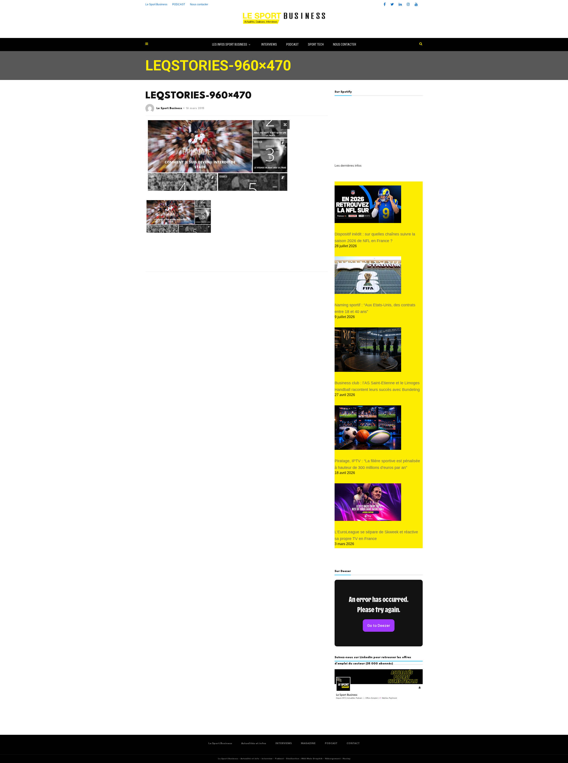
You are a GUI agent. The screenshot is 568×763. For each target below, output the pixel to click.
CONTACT (353, 743)
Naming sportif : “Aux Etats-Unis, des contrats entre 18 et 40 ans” (375, 308)
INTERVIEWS (269, 44)
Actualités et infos (253, 743)
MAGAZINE (308, 743)
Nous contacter (199, 4)
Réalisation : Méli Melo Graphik (304, 759)
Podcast (279, 759)
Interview (267, 759)
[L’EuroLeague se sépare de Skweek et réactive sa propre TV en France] (368, 502)
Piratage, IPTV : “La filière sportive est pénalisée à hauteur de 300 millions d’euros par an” (377, 464)
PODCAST (292, 44)
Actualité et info (250, 759)
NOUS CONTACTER (344, 44)
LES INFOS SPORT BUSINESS (229, 44)
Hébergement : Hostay (337, 759)
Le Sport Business (156, 4)
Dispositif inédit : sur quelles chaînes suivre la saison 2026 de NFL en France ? (375, 237)
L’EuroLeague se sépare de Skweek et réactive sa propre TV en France (376, 535)
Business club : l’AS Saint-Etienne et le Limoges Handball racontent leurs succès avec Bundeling (377, 386)
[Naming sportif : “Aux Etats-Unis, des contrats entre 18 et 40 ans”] (368, 275)
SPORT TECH (316, 44)
